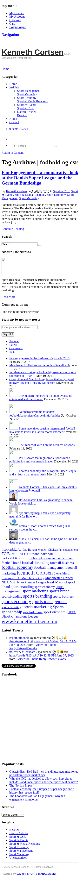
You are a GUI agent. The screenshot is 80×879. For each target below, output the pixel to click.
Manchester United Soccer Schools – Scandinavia (39, 365)
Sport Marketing (27, 94)
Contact (14, 122)
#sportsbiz (9, 549)
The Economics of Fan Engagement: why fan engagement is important (37, 797)
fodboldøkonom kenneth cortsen (51, 558)
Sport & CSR (25, 108)
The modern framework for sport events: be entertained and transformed (40, 397)
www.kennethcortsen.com (29, 621)
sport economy (45, 587)
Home (13, 83)
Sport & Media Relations (32, 101)
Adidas (22, 549)
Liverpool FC (11, 578)
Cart (12, 23)
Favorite (32, 648)
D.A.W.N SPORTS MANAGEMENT (37, 873)
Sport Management (28, 90)
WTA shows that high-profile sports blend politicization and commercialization (39, 459)
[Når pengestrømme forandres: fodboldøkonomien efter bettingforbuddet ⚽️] (13, 411)
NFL (13, 582)
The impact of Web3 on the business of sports (47, 445)
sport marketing (36, 591)
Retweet (22, 648)
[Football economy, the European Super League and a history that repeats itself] (13, 471)
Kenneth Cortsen (32, 52)
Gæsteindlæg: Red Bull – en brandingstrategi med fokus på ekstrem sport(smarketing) (43, 773)
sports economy (16, 601)
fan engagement (68, 549)
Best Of (22, 115)
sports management (49, 601)
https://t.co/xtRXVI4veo (44, 641)
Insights (14, 87)
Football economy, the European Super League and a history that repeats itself (43, 472)
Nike (20, 582)
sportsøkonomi (55, 612)
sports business (63, 596)
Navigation (10, 35)
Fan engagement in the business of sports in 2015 (39, 358)
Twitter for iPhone (45, 644)
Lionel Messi (62, 573)
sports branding (37, 596)
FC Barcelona (12, 554)
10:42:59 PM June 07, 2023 (57, 655)
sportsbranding (12, 596)
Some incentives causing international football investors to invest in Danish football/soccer (42, 430)
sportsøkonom (33, 612)
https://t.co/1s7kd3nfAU (24, 655)
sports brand (59, 591)
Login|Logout (17, 27)
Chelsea (53, 549)
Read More (8, 296)
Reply (13, 648)
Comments (16, 348)
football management (49, 567)
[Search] (55, 146)
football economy (17, 567)
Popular (14, 341)
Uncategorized (18, 857)
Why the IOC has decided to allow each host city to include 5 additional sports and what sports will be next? (43, 780)
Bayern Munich (37, 549)
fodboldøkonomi (15, 558)
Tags (12, 351)
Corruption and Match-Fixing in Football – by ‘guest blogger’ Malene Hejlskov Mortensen (41, 381)
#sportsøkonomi (19, 641)
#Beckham (28, 652)
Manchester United (59, 578)
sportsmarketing (11, 607)
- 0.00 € (18, 128)
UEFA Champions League (20, 616)
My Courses (16, 13)
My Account (17, 16)
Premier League (35, 582)
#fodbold (24, 637)
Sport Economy (26, 97)
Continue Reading (13, 228)
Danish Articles (26, 111)
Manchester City (32, 578)
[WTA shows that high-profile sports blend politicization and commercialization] (13, 458)
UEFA (72, 612)
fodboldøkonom (42, 554)
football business (62, 563)
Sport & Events (26, 104)
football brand (11, 563)
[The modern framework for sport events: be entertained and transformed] (13, 395)
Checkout (15, 20)
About (13, 118)
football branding (35, 562)
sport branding (22, 586)
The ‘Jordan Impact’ (21, 785)
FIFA (27, 554)
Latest (13, 344)
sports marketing (37, 606)
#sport (13, 637)
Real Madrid (57, 582)
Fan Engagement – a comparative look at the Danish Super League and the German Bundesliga (40, 177)
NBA (5, 582)
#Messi (13, 652)
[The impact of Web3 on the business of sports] (13, 445)
